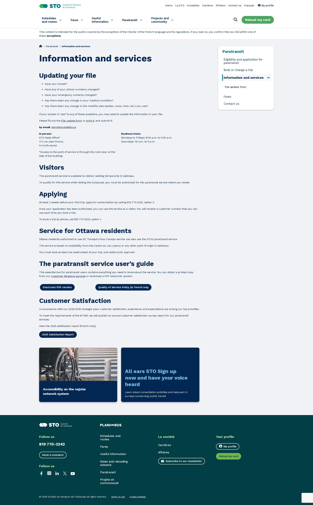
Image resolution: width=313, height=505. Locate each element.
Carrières (207, 5)
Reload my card (257, 20)
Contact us (234, 5)
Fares (74, 20)
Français (249, 5)
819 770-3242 (52, 444)
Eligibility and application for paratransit (243, 61)
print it (90, 120)
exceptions (54, 35)
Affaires (220, 5)
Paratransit (129, 20)
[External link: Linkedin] (57, 473)
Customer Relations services (68, 276)
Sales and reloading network (114, 463)
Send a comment (53, 454)
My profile (267, 5)
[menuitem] (247, 86)
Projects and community (160, 19)
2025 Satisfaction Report (58, 334)
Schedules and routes (49, 19)
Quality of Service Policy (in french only (123, 287)
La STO (179, 5)
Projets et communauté (109, 481)
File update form (71, 120)
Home (169, 5)
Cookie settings (138, 496)
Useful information (100, 19)
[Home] (40, 45)
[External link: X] (65, 473)
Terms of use (118, 496)
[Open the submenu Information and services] (268, 77)
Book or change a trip (238, 70)
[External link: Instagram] (49, 473)
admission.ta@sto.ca (64, 127)
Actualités (193, 5)
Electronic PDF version (57, 287)
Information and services (244, 78)
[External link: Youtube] (72, 473)
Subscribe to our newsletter (184, 461)
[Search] (235, 20)
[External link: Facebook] (41, 473)
